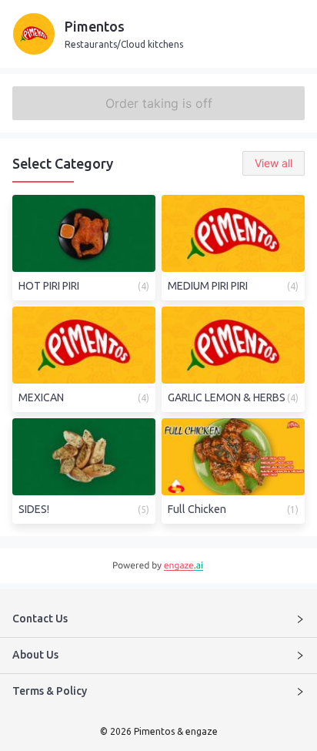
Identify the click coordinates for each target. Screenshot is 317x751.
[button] (158, 619)
